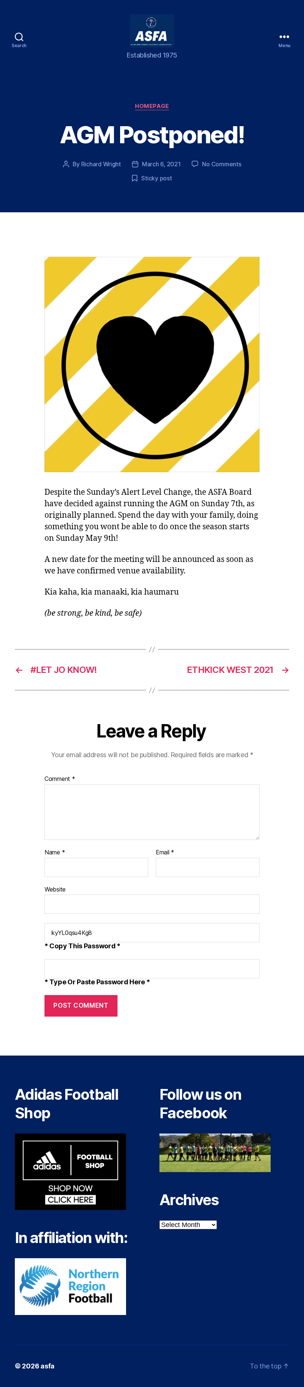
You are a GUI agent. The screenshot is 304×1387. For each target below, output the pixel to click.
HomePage (152, 106)
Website (55, 889)
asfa (47, 1366)
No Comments (221, 164)
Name (54, 852)
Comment (59, 779)
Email (165, 852)
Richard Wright (101, 164)
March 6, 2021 (161, 164)
